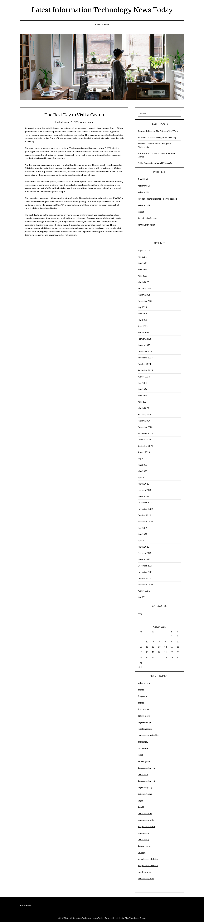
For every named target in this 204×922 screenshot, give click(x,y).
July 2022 (142, 528)
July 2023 (142, 458)
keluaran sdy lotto (146, 878)
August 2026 (144, 250)
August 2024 (144, 376)
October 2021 (144, 578)
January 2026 (144, 294)
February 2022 (144, 553)
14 (165, 646)
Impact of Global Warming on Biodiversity (157, 137)
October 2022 (144, 515)
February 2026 (144, 288)
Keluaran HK (143, 192)
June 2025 (142, 313)
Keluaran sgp (144, 683)
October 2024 (144, 364)
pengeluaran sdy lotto (148, 865)
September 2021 (145, 584)
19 (153, 652)
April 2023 (143, 477)
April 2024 (143, 402)
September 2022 (145, 521)
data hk (141, 689)
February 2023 (144, 490)
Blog (140, 613)
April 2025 (143, 326)
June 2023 (142, 465)
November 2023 (145, 433)
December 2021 (145, 565)
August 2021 (144, 591)
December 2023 (145, 427)
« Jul (140, 667)
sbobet (141, 212)
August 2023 (144, 452)
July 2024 (142, 383)
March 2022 (143, 547)
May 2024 (142, 395)
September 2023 (145, 446)
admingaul (87, 122)
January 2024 (144, 420)
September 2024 (145, 370)
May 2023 (142, 471)
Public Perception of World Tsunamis (155, 163)
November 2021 (145, 572)
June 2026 (142, 263)
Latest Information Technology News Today (102, 10)
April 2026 (143, 276)
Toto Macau (143, 709)
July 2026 (142, 257)
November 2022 (145, 509)
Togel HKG (143, 179)
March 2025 (143, 332)
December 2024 (145, 351)
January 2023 (144, 496)
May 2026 (142, 269)
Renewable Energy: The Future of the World (158, 131)
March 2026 (143, 282)
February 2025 (144, 338)
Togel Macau (144, 716)
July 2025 (142, 307)
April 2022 (143, 540)
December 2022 (145, 502)
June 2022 (142, 534)
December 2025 (145, 301)
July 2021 (142, 597)
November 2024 (145, 357)
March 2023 (143, 483)
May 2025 (142, 320)
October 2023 (144, 439)
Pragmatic (142, 696)
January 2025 (144, 345)
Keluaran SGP (144, 185)
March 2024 (143, 408)
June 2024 (142, 389)
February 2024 (144, 414)
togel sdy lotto (144, 872)
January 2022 (144, 559)
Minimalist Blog (122, 918)
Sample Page (102, 24)
